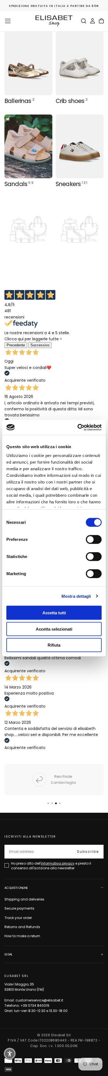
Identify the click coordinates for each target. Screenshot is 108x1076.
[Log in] (92, 21)
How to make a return (22, 936)
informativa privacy (57, 863)
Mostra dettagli (76, 596)
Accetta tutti (54, 612)
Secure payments (19, 908)
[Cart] (101, 21)
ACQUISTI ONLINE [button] (16, 888)
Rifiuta (54, 645)
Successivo (39, 345)
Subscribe (88, 851)
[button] (7, 21)
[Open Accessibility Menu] (10, 1054)
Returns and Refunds (22, 926)
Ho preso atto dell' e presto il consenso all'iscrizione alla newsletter (51, 865)
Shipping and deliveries (24, 899)
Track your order (18, 917)
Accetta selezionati (54, 628)
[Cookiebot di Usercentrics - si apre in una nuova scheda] (78, 427)
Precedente (16, 345)
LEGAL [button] (8, 954)
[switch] (94, 539)
